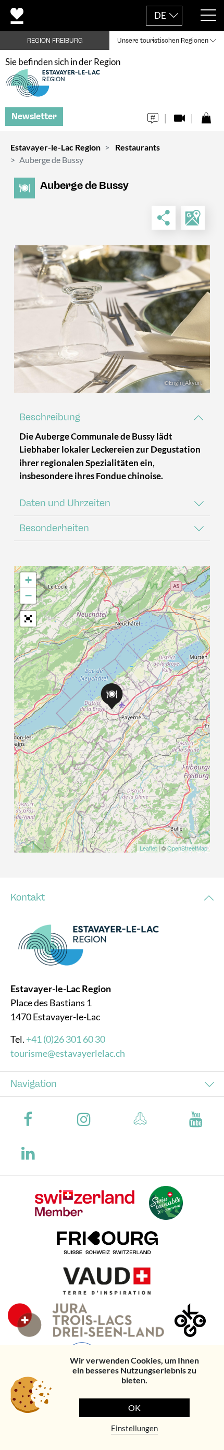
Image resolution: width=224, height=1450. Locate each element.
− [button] (28, 595)
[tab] (112, 417)
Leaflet (148, 848)
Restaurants (137, 147)
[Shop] (206, 115)
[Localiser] (193, 218)
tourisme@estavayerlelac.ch (67, 1053)
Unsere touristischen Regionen (162, 40)
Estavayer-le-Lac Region (55, 147)
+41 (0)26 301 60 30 (65, 1039)
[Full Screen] (28, 619)
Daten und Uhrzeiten (64, 503)
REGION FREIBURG (55, 40)
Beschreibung (49, 417)
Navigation (33, 1084)
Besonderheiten (54, 528)
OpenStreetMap (187, 848)
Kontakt (27, 897)
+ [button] (28, 579)
